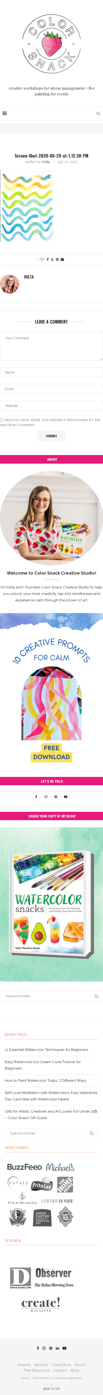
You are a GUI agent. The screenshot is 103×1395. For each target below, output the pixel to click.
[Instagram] (44, 1348)
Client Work (61, 1365)
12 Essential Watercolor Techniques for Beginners (46, 1050)
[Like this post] (42, 259)
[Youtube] (64, 1348)
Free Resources (37, 1370)
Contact (60, 1370)
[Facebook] (38, 1348)
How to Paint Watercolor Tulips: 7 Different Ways (45, 1080)
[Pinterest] (50, 1348)
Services (41, 1365)
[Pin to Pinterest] (57, 259)
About (80, 1365)
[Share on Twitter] (52, 260)
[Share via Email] (62, 259)
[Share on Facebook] (48, 259)
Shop (75, 1370)
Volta (46, 162)
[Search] (98, 114)
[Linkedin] (57, 1348)
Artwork (24, 1365)
